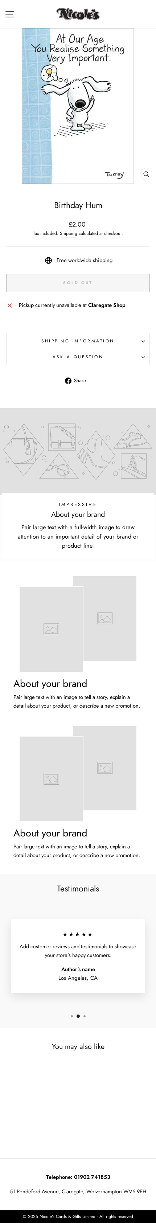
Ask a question (78, 357)
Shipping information (78, 341)
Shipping (68, 233)
